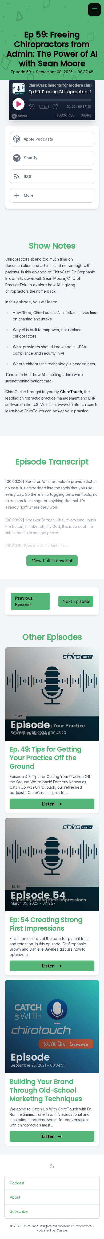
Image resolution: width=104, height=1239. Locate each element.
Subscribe (65, 115)
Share (86, 115)
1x (44, 107)
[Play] (18, 104)
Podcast (17, 1183)
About (15, 1197)
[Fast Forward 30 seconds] (55, 107)
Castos (62, 1230)
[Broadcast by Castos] (19, 116)
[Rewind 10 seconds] (32, 107)
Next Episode (75, 601)
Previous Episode (24, 601)
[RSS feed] (52, 1166)
